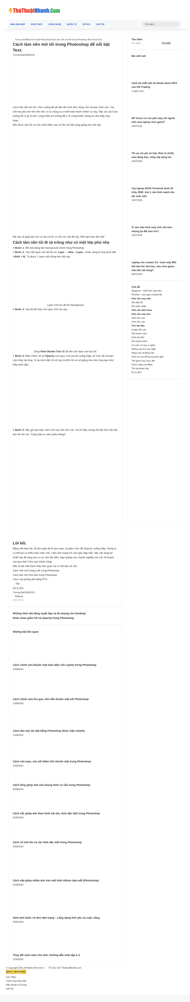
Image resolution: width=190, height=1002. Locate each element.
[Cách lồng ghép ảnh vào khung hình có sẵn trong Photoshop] (25, 781)
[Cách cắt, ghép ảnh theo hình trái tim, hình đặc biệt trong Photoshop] (29, 809)
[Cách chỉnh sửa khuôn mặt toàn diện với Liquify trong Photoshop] (37, 660)
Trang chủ (19, 39)
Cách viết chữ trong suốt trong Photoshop (36, 570)
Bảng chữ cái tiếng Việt (143, 353)
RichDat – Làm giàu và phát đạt (147, 294)
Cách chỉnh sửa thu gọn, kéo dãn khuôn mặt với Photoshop (51, 699)
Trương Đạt (18, 55)
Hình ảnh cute (138, 318)
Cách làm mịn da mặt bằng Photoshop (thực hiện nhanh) (49, 730)
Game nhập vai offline (142, 364)
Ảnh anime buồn (139, 341)
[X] (16, 600)
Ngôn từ (72, 24)
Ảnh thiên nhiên (139, 306)
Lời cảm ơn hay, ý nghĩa (143, 345)
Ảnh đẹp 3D (137, 302)
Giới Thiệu (11, 977)
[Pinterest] (18, 600)
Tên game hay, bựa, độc (143, 360)
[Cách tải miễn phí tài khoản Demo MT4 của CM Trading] (148, 79)
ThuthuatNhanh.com (71, 967)
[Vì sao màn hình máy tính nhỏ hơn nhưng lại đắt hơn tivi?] (148, 223)
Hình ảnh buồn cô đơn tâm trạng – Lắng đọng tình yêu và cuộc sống (56, 917)
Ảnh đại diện (138, 325)
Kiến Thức (36, 24)
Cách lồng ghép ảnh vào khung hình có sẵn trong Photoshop (51, 785)
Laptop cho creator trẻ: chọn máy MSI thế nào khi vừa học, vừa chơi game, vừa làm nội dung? (154, 266)
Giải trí (100, 24)
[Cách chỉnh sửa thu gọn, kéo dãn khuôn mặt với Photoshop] (34, 695)
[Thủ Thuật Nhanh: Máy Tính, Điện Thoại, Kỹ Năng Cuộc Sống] (34, 10)
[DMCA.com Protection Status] (16, 973)
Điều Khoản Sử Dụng (16, 984)
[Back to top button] (1, 992)
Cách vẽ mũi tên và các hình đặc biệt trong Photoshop (47, 842)
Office (86, 24)
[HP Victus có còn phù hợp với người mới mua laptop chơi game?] (148, 114)
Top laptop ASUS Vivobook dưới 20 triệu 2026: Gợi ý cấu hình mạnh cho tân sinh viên (153, 192)
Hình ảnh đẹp (17, 24)
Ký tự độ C (137, 372)
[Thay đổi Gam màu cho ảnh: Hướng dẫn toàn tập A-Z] (37, 951)
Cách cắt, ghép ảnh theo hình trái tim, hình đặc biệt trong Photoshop (56, 813)
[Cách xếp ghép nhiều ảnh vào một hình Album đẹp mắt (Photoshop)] (38, 876)
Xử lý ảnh (18, 588)
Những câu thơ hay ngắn (144, 349)
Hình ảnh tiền (138, 337)
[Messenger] (20, 600)
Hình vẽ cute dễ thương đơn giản (148, 356)
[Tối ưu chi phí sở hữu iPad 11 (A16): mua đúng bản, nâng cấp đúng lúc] (148, 149)
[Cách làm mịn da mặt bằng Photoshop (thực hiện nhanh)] (32, 726)
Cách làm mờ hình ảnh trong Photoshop (35, 575)
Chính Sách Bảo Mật (16, 981)
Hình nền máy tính (141, 314)
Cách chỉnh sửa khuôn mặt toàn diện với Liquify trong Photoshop (54, 664)
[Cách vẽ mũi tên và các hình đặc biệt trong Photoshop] (30, 838)
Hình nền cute (138, 321)
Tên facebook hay (140, 368)
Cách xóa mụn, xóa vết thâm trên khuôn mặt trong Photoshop (52, 761)
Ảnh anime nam (139, 333)
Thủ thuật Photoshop (41, 39)
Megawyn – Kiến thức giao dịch (147, 290)
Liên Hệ (9, 988)
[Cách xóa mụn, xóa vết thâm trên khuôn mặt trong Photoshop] (31, 757)
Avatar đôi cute (139, 329)
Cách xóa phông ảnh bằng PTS (30, 579)
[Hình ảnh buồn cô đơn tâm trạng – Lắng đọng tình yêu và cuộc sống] (37, 913)
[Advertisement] (65, 78)
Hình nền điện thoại (142, 310)
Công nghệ (54, 24)
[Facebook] (14, 600)
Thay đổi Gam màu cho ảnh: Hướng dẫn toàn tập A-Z (46, 955)
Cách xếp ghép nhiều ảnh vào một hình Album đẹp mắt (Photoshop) (56, 880)
